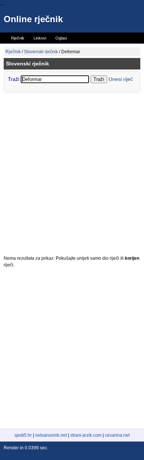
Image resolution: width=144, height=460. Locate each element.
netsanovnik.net (51, 435)
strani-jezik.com (86, 435)
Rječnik (13, 51)
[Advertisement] (72, 175)
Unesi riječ (121, 79)
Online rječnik (33, 19)
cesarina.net (117, 435)
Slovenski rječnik (41, 51)
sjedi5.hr (23, 435)
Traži (14, 79)
